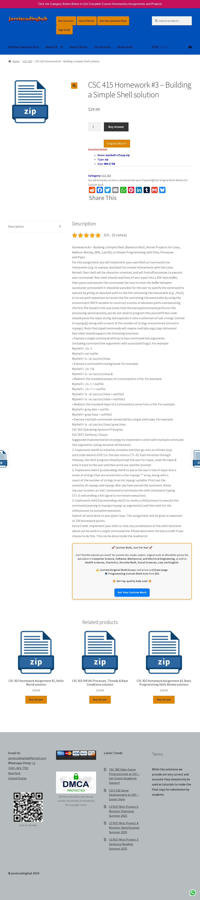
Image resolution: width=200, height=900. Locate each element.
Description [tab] (16, 226)
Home (16, 61)
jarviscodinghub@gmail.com (27, 758)
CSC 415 (27, 61)
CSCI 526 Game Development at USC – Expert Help (124, 794)
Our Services (66, 21)
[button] (74, 85)
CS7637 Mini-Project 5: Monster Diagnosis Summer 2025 (124, 811)
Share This (103, 198)
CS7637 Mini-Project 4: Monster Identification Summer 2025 (124, 827)
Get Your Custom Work (132, 592)
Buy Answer (116, 127)
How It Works (86, 21)
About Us (52, 47)
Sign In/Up (64, 30)
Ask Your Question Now (113, 21)
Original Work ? (117, 143)
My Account (125, 47)
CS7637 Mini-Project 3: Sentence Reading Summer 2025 (124, 844)
